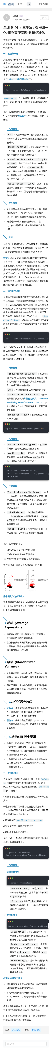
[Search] (29, 4)
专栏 (20, 4)
